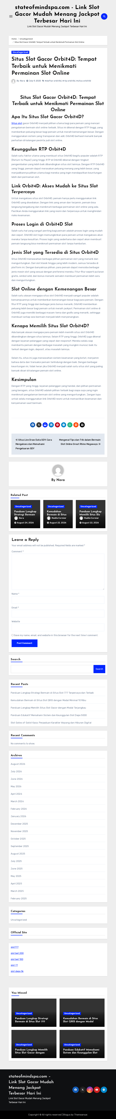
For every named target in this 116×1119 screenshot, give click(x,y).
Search (16, 659)
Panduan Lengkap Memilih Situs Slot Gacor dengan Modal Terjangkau (48, 707)
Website (16, 621)
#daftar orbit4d (53, 81)
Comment (18, 551)
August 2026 (18, 764)
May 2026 (16, 786)
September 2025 (20, 846)
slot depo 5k (17, 971)
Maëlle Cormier (59, 518)
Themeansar (80, 1114)
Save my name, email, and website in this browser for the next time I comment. (56, 635)
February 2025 (19, 898)
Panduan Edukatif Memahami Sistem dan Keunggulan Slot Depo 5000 (49, 715)
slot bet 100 (17, 959)
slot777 (15, 947)
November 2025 (19, 831)
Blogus (66, 1114)
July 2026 (16, 771)
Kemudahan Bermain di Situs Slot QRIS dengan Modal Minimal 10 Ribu (48, 700)
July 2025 (16, 861)
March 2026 (17, 801)
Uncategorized (20, 52)
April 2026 (16, 794)
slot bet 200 (17, 953)
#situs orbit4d (83, 81)
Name (15, 593)
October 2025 (18, 838)
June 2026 (17, 779)
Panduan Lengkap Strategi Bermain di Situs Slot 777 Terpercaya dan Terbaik (52, 692)
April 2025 (16, 883)
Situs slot (16, 123)
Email (15, 607)
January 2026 (18, 816)
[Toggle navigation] (11, 16)
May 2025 (16, 876)
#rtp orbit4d (68, 81)
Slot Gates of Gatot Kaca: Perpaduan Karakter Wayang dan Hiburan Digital (51, 722)
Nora (22, 81)
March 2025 (17, 891)
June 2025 (17, 868)
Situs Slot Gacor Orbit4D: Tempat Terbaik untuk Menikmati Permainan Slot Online (54, 66)
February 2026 (19, 809)
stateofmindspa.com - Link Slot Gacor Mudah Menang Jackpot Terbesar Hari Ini (57, 14)
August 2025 (18, 853)
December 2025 (19, 823)
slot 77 (14, 965)
